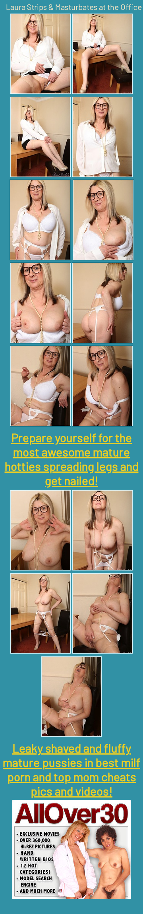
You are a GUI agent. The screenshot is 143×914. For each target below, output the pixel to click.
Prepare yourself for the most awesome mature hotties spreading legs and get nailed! (72, 458)
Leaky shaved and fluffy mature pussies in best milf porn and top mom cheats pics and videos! (71, 769)
